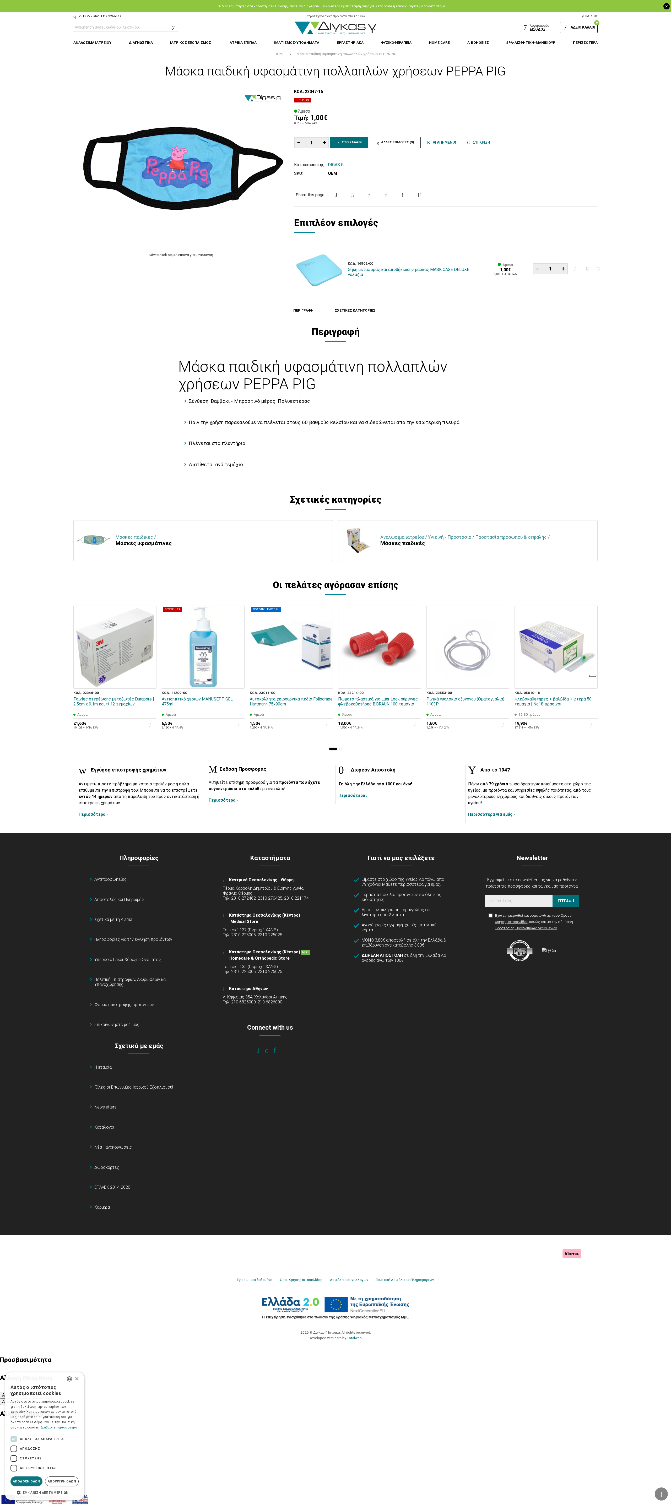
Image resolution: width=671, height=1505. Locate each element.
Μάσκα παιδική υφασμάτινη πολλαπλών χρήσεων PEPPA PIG (346, 54)
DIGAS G (336, 164)
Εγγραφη (566, 901)
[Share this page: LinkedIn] (386, 195)
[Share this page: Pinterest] (369, 195)
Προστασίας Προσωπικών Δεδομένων (526, 928)
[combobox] (69, 1379)
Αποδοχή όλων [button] (26, 1481)
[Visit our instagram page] (270, 1050)
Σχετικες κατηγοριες (355, 310)
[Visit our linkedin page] (278, 1050)
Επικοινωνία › (111, 16)
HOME (279, 54)
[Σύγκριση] (598, 269)
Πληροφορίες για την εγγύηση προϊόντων (133, 939)
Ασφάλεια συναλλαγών (349, 1280)
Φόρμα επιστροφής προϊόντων (124, 1004)
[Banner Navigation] (593, 676)
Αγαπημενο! (443, 142)
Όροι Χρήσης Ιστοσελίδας (301, 1280)
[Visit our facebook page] (262, 1050)
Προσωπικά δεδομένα (254, 1280)
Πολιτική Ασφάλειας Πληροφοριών (405, 1280)
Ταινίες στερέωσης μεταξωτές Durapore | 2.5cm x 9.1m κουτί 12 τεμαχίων (113, 702)
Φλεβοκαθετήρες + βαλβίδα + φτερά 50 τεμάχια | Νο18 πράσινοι (553, 702)
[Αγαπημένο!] (587, 269)
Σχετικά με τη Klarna (113, 919)
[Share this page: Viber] (402, 195)
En (595, 16)
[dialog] (44, 1436)
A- (4, 1395)
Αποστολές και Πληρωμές (119, 899)
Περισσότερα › (93, 814)
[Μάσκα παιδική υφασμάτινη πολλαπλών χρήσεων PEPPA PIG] (181, 167)
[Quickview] (149, 657)
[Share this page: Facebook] (336, 195)
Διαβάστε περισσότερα (59, 1427)
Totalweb (354, 1338)
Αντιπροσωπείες (110, 879)
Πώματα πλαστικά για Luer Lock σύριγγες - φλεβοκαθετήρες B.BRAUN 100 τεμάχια (379, 702)
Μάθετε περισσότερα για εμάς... (412, 884)
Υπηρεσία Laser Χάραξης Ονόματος (127, 959)
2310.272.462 (89, 16)
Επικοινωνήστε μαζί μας (116, 1024)
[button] (333, 749)
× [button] (77, 1379)
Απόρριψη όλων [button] (62, 1481)
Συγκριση (480, 142)
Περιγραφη (303, 310)
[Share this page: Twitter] (353, 195)
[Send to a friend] (419, 195)
